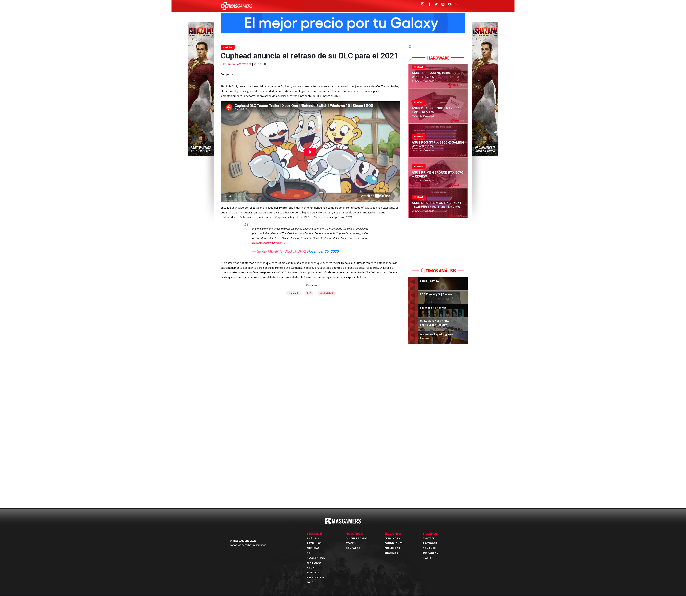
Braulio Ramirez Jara (238, 64)
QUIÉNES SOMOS (357, 538)
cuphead (293, 293)
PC (308, 553)
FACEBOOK (430, 543)
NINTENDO (314, 562)
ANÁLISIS (313, 538)
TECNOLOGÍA (315, 577)
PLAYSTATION (316, 557)
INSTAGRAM (431, 553)
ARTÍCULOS (314, 543)
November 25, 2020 (323, 251)
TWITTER (429, 538)
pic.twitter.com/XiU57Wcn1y (268, 242)
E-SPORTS (313, 572)
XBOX (310, 567)
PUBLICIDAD (392, 548)
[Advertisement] (312, 449)
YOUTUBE (429, 548)
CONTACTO (353, 548)
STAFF (350, 543)
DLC (309, 293)
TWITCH (428, 557)
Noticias (227, 47)
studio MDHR (327, 293)
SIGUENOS (391, 553)
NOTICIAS (313, 548)
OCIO (310, 582)
